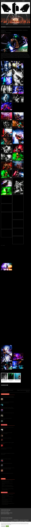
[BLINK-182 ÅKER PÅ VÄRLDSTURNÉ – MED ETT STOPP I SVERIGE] (2, 430)
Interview (27, 520)
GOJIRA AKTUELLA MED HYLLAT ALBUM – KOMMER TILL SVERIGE (6, 433)
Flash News (16, 520)
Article (7, 520)
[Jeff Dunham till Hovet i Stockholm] (2, 461)
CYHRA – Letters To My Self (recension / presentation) (6, 419)
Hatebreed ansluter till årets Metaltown (6, 463)
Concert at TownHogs (6, 513)
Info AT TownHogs (6, 511)
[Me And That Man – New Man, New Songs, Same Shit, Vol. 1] (2, 416)
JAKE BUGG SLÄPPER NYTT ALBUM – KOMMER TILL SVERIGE (7, 443)
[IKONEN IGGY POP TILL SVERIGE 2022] (2, 440)
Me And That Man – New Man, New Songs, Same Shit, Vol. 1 (7, 413)
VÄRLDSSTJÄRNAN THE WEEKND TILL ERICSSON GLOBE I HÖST (7, 454)
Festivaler (12, 520)
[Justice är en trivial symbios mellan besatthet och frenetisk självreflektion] (2, 405)
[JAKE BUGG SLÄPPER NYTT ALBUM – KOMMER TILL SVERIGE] (2, 445)
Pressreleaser (4, 424)
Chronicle (10, 520)
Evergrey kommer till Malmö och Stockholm (7, 473)
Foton (19, 520)
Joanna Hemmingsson (8, 32)
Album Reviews (3, 520)
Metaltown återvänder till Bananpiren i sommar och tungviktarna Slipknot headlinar (7, 468)
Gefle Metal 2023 (22, 520)
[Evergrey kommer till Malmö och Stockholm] (2, 475)
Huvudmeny (4, 26)
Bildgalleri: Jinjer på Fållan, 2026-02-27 (7, 485)
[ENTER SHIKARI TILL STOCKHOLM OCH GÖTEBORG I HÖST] (2, 451)
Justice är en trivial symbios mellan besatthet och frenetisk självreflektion (7, 402)
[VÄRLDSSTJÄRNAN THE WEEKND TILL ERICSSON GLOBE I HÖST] (2, 456)
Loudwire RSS (4, 492)
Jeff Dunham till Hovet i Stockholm (6, 458)
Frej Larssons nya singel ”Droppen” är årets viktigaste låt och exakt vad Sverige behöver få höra (7, 408)
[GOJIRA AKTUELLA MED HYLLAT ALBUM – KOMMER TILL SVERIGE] (2, 435)
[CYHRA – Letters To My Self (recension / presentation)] (2, 421)
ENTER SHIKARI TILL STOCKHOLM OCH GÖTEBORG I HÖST (6, 448)
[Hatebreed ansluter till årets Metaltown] (2, 465)
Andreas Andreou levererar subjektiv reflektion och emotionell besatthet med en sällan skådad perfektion (7, 397)
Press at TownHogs (9, 512)
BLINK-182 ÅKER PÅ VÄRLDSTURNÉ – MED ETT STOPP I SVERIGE (7, 428)
